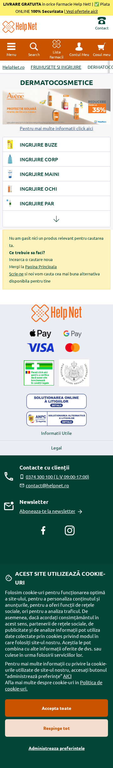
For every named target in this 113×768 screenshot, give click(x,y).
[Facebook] (43, 530)
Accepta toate (56, 708)
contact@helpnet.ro (47, 485)
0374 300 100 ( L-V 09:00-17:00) (57, 476)
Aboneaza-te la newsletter (47, 511)
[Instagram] (69, 530)
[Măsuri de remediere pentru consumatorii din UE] (56, 401)
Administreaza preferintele (57, 748)
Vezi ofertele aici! (81, 11)
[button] (79, 50)
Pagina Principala (41, 266)
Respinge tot (56, 728)
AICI (67, 676)
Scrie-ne (16, 273)
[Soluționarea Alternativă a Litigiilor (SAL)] (56, 418)
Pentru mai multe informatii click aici (56, 128)
